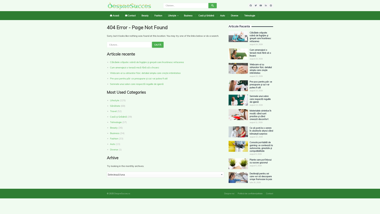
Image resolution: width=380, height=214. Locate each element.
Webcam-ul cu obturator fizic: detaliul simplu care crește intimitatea (145, 72)
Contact (131, 15)
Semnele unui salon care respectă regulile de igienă (137, 83)
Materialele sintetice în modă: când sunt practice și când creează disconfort (260, 115)
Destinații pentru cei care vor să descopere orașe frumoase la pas (261, 176)
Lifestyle (172, 15)
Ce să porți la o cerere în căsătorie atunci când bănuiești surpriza (261, 131)
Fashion (158, 15)
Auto (222, 15)
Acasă (115, 15)
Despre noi (229, 193)
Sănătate (115, 105)
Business (188, 15)
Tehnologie (249, 15)
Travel (113, 111)
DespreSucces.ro (122, 193)
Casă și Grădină (206, 15)
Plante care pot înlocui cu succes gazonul (260, 161)
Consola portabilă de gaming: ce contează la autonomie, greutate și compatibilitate (261, 146)
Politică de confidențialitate (250, 193)
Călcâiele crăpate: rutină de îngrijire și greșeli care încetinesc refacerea (147, 62)
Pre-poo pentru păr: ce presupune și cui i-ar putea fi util (138, 78)
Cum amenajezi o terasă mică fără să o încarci (134, 67)
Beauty (145, 15)
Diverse (234, 15)
